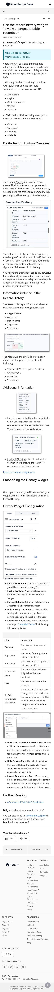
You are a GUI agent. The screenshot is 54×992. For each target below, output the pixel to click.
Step (9, 324)
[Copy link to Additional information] (38, 388)
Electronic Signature (16, 459)
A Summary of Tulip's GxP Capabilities (25, 802)
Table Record (22, 188)
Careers (21, 986)
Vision (29, 909)
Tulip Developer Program (37, 939)
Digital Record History (19, 143)
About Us (13, 986)
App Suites (44, 865)
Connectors (44, 872)
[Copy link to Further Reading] (31, 795)
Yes (12, 838)
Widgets (43, 875)
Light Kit (5, 932)
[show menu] (49, 4)
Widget (19, 181)
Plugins (30, 906)
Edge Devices (7, 922)
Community (32, 929)
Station (10, 320)
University (31, 925)
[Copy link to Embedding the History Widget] (7, 486)
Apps (41, 868)
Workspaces (32, 902)
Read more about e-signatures (19, 472)
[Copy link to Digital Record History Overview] (7, 149)
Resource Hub (33, 922)
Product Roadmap (34, 935)
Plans (4, 935)
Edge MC (6, 929)
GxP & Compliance (32, 897)
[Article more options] (49, 18)
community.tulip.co (35, 815)
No (26, 838)
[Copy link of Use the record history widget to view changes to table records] (17, 33)
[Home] (20, 4)
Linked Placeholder (17, 583)
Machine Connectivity (32, 885)
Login (8, 954)
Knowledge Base (34, 932)
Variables (45, 418)
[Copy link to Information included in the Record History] (28, 298)
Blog (29, 942)
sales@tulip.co (32, 979)
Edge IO (5, 925)
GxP (16, 63)
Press (42, 986)
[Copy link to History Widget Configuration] (49, 506)
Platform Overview (31, 866)
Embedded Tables (26, 624)
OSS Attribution (32, 986)
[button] (15, 849)
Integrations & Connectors (33, 891)
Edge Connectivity (32, 878)
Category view (13, 19)
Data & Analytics (31, 872)
